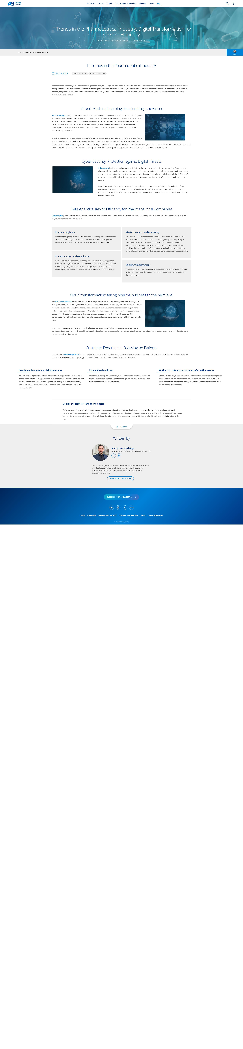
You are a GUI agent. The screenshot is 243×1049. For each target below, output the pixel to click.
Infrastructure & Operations (126, 3)
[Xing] (125, 507)
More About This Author (120, 478)
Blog (19, 52)
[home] (14, 4)
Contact (143, 515)
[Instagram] (118, 507)
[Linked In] (111, 507)
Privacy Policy (91, 515)
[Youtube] (131, 507)
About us (142, 3)
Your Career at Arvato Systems (128, 515)
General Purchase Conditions (107, 515)
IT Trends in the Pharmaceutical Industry (36, 52)
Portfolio (110, 3)
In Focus (100, 3)
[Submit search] (227, 3)
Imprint (82, 515)
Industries (90, 3)
